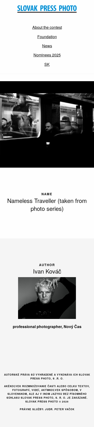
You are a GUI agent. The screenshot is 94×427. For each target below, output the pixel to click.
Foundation (47, 36)
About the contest (47, 27)
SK (47, 64)
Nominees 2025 (47, 55)
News (47, 46)
